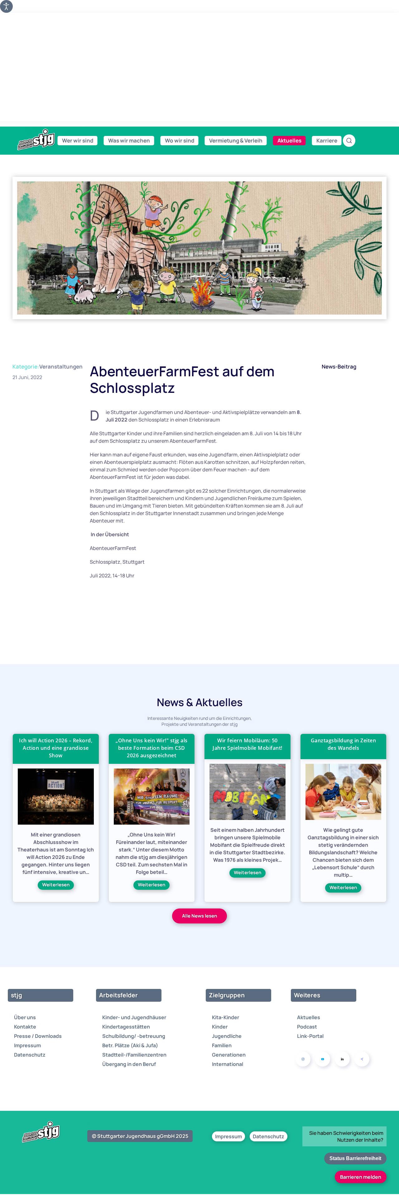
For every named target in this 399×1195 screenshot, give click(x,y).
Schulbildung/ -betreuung (133, 1036)
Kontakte (25, 1026)
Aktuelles (308, 1017)
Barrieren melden (360, 1176)
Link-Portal (310, 1036)
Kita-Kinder (225, 1017)
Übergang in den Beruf (129, 1064)
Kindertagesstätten (126, 1026)
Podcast (307, 1026)
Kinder (220, 1026)
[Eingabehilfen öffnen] (6, 6)
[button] (349, 140)
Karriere (326, 140)
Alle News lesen (199, 916)
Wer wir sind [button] (77, 140)
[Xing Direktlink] (361, 1059)
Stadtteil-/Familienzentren (134, 1054)
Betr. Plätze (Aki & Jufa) (130, 1045)
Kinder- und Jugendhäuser (134, 1017)
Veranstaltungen (61, 366)
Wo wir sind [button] (179, 140)
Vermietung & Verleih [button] (235, 140)
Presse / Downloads (38, 1036)
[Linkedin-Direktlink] (342, 1059)
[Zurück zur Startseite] (50, 140)
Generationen (229, 1054)
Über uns (25, 1017)
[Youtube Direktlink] (322, 1059)
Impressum (27, 1045)
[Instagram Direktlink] (303, 1059)
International (227, 1064)
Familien (222, 1045)
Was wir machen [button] (129, 140)
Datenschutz (30, 1054)
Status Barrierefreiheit (355, 1158)
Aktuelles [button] (289, 140)
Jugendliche (227, 1036)
